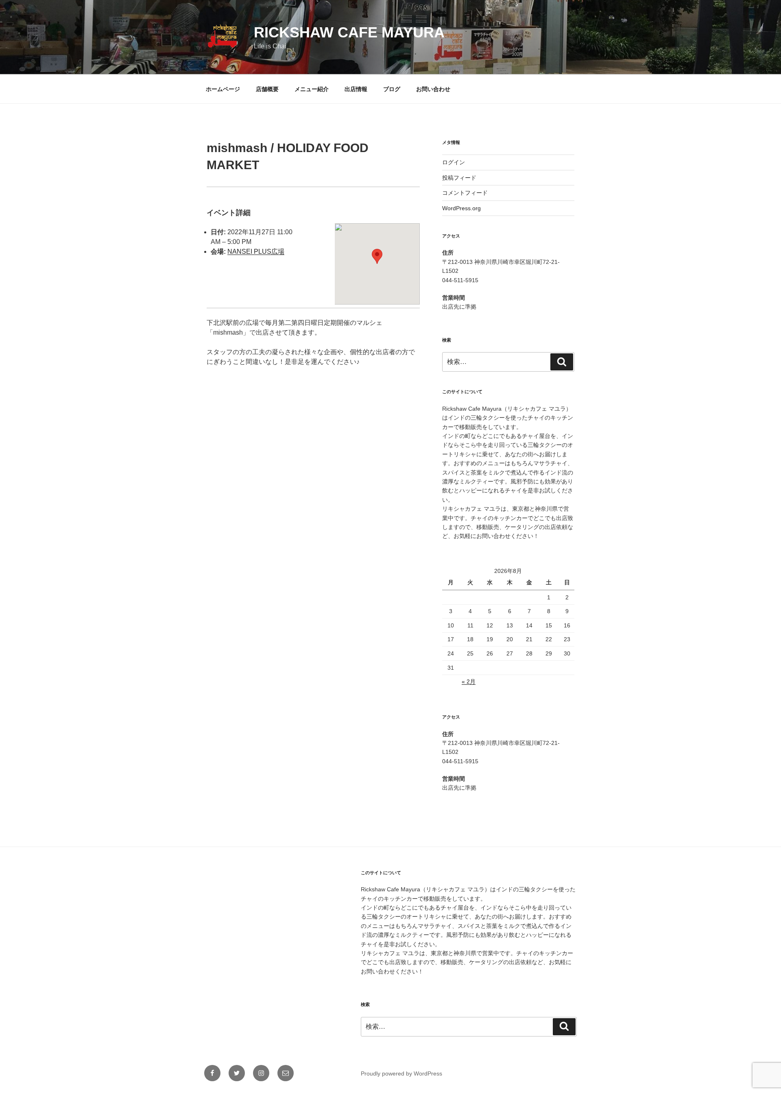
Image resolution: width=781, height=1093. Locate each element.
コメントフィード (465, 192)
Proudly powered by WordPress (401, 1073)
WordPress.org (461, 208)
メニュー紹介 (312, 89)
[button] (377, 256)
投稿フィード (459, 177)
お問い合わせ (433, 89)
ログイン (453, 162)
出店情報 (356, 89)
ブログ (391, 89)
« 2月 (469, 681)
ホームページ (223, 89)
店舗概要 (267, 89)
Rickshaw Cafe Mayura (349, 32)
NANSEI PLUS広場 (255, 251)
